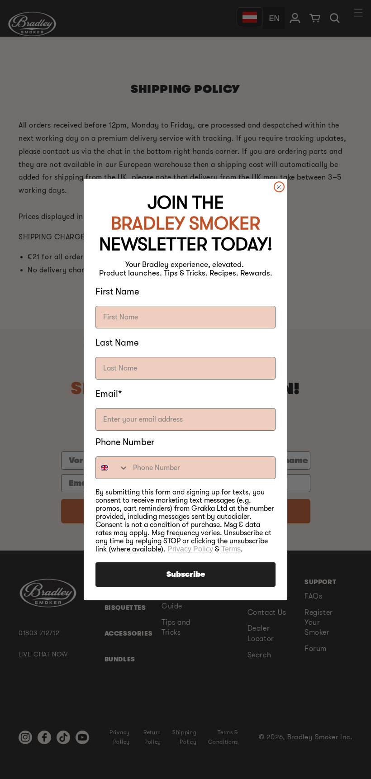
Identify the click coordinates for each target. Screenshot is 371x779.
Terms (231, 549)
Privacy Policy (190, 549)
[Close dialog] (279, 186)
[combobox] (112, 468)
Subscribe (185, 574)
